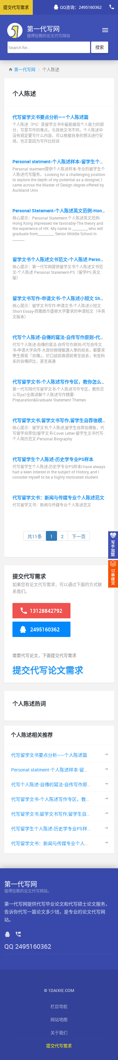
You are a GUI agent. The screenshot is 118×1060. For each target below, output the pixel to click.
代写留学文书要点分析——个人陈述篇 (50, 117)
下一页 (79, 536)
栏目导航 (59, 1006)
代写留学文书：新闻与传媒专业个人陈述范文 (58, 497)
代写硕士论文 (82, 904)
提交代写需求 (59, 1046)
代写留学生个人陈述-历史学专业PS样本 (52, 459)
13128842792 (45, 610)
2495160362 (44, 629)
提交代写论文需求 (47, 670)
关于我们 (59, 1032)
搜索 (99, 47)
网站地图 (59, 1019)
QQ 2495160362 (27, 946)
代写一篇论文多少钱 (38, 912)
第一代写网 (24, 69)
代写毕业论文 (50, 904)
